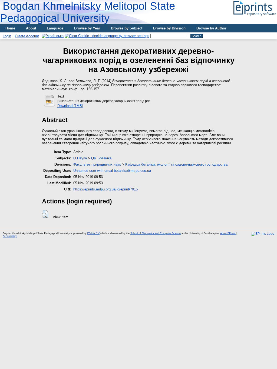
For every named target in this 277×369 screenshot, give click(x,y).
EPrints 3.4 (93, 233)
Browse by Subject (126, 28)
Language (55, 28)
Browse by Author (211, 28)
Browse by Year (87, 28)
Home (10, 28)
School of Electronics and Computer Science (155, 233)
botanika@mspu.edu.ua (132, 171)
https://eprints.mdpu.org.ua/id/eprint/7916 (105, 189)
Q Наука (80, 158)
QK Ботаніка (101, 158)
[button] (45, 214)
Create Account (27, 36)
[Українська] (53, 36)
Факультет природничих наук (97, 164)
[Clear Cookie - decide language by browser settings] (107, 36)
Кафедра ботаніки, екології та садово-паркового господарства (176, 164)
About (31, 28)
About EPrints (228, 233)
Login (7, 36)
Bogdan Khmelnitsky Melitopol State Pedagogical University (87, 12)
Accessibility (10, 236)
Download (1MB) (70, 106)
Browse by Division (169, 28)
